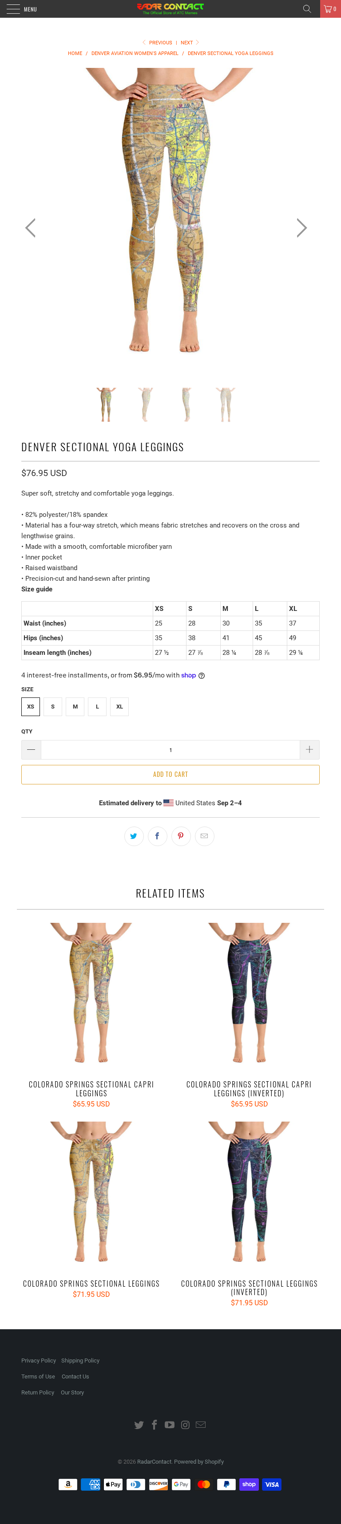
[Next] (299, 228)
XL (119, 706)
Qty (26, 731)
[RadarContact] (170, 9)
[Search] (310, 9)
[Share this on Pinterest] (181, 836)
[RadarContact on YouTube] (170, 1426)
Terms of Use (38, 1376)
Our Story (72, 1392)
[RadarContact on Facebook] (154, 1426)
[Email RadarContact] (201, 1426)
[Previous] (32, 228)
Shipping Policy (80, 1360)
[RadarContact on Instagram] (185, 1426)
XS (30, 706)
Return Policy (37, 1392)
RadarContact (154, 1461)
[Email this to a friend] (204, 836)
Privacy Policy (38, 1360)
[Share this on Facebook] (157, 836)
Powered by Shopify (199, 1461)
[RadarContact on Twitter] (139, 1426)
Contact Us (75, 1376)
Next (187, 43)
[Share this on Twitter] (134, 836)
